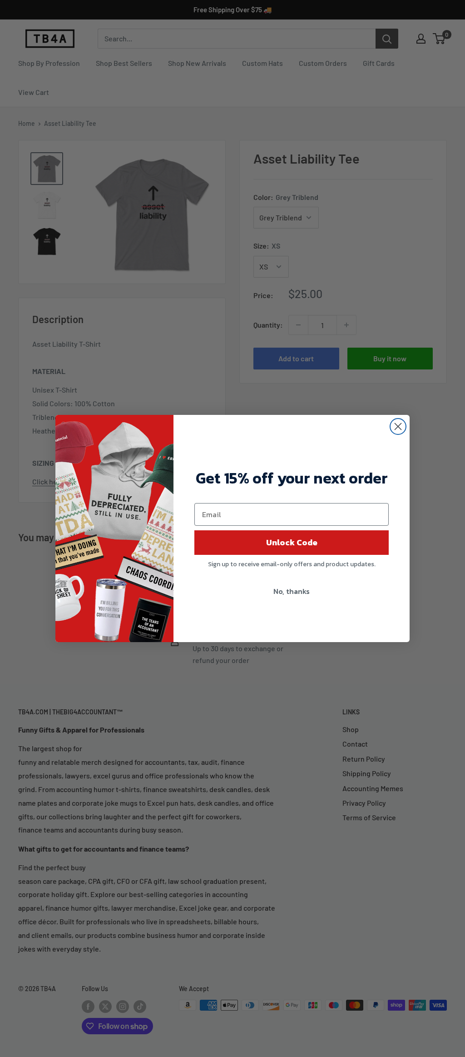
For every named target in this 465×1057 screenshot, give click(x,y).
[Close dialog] (398, 426)
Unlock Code (291, 542)
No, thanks (291, 591)
